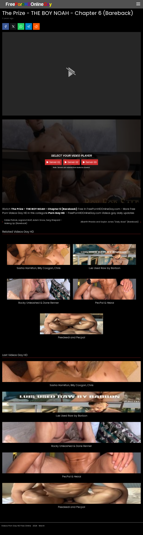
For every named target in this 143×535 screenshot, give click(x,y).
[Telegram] (28, 26)
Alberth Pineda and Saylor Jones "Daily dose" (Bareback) (110, 221)
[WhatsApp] (21, 26)
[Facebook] (5, 26)
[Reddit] (36, 26)
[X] (13, 26)
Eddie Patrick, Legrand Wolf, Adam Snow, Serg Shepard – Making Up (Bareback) (33, 222)
